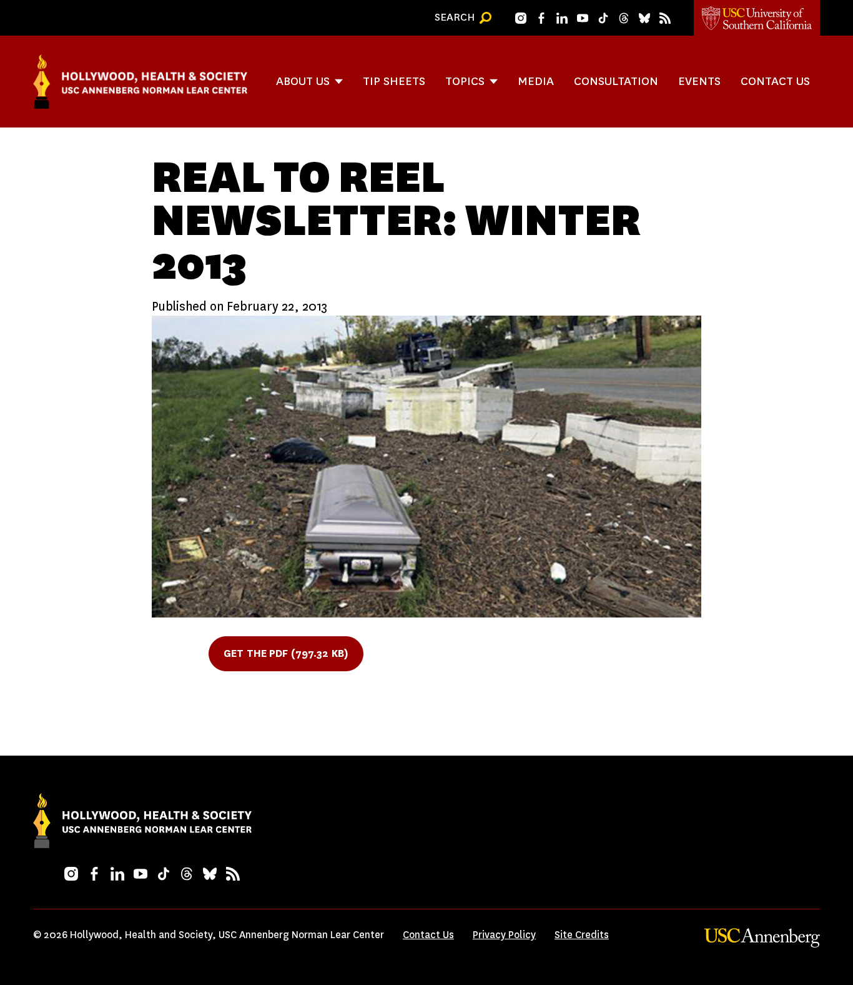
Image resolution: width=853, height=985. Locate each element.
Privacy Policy (504, 934)
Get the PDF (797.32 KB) (286, 653)
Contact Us (775, 81)
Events (699, 81)
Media (536, 81)
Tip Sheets (394, 81)
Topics (465, 81)
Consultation (616, 81)
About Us (303, 81)
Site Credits (582, 934)
